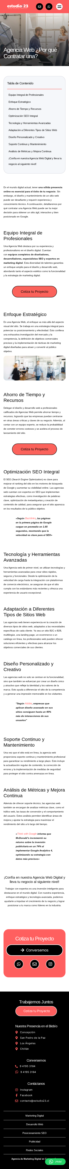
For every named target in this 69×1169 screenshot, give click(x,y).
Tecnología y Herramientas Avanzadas (30, 123)
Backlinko (30, 518)
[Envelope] (39, 6)
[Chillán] (16, 1048)
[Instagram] (50, 963)
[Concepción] (16, 1032)
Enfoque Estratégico (20, 101)
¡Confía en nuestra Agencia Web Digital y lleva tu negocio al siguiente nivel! (35, 161)
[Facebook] (16, 1095)
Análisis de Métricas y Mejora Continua (30, 151)
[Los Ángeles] (16, 1043)
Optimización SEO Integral (23, 115)
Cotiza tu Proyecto (34, 291)
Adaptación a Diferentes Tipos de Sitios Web (33, 130)
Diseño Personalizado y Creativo (26, 137)
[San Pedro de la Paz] (16, 1037)
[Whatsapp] (49, 6)
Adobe (28, 703)
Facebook (26, 1095)
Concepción (27, 1032)
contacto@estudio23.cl (34, 1100)
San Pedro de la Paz (33, 1037)
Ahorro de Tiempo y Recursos (25, 108)
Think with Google (27, 833)
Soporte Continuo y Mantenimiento (27, 144)
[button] (59, 6)
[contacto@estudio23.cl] (16, 1100)
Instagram (26, 1089)
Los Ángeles (28, 1043)
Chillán (24, 1048)
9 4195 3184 (28, 1066)
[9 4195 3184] (16, 1066)
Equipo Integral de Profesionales (26, 94)
